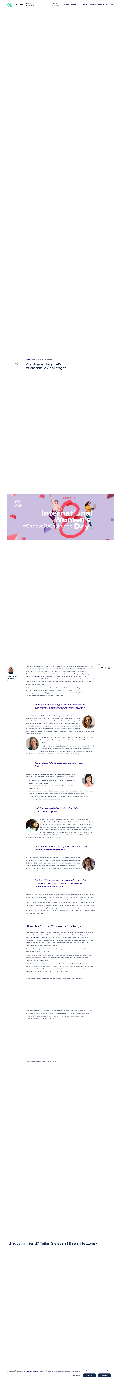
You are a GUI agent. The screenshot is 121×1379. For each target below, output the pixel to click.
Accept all (104, 1375)
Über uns (85, 5)
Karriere (93, 5)
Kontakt (101, 5)
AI (79, 5)
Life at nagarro (52, 1061)
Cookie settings (76, 1375)
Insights (73, 5)
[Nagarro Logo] (20, 5)
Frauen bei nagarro (30, 1061)
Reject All (89, 1375)
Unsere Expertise (55, 4)
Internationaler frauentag (42, 1061)
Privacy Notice (38, 1371)
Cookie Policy (29, 1371)
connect (11, 681)
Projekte (66, 5)
